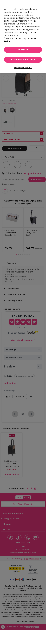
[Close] (43, 3)
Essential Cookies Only (23, 59)
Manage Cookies (23, 67)
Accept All (23, 50)
